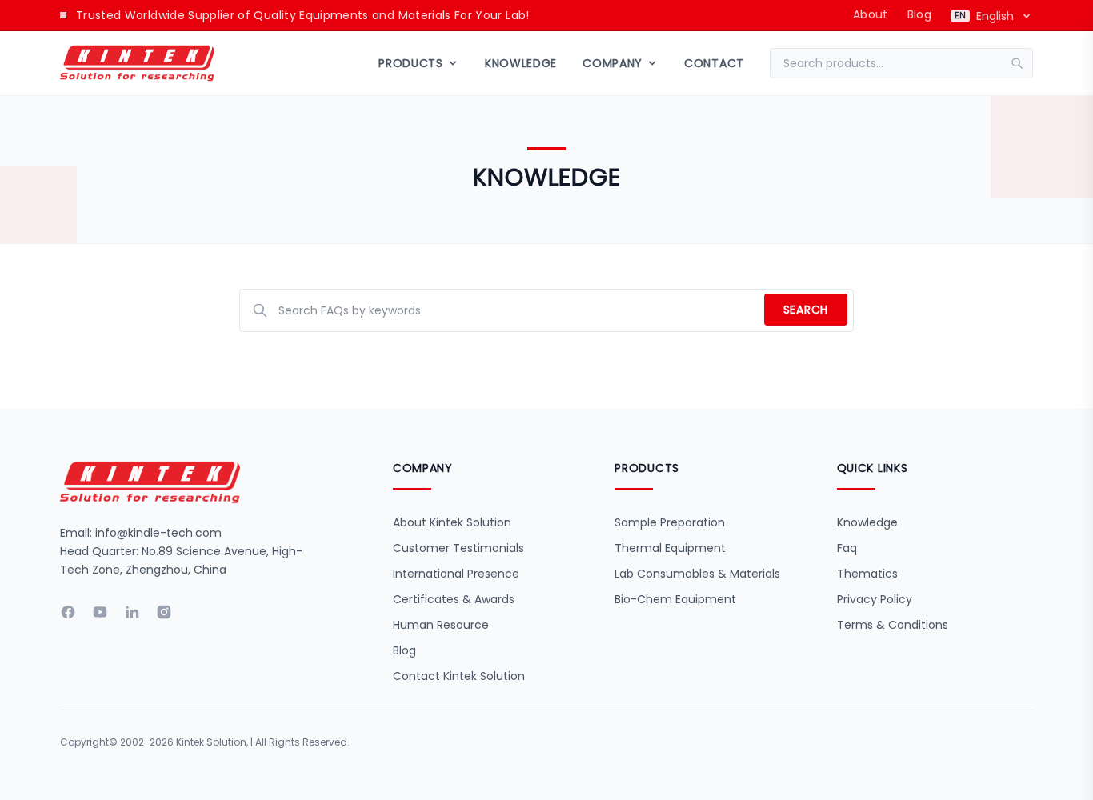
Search (805, 310)
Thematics (867, 574)
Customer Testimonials (458, 548)
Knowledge (521, 63)
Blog (919, 14)
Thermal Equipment (670, 548)
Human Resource (441, 625)
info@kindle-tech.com (158, 533)
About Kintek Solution (452, 522)
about (870, 14)
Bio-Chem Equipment (675, 599)
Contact (714, 63)
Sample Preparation (670, 522)
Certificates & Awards (453, 599)
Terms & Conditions (892, 625)
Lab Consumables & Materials (697, 574)
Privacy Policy (874, 599)
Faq (847, 548)
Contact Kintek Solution (459, 676)
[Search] (1022, 63)
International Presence (456, 574)
